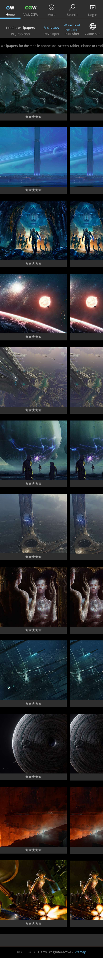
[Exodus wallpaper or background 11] (33, 230)
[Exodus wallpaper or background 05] (33, 670)
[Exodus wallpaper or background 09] (33, 377)
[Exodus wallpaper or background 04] (33, 743)
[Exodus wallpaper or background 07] (33, 524)
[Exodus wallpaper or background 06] (33, 597)
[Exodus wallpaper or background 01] (33, 83)
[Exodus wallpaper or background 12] (33, 157)
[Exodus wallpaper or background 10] (33, 304)
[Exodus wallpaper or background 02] (33, 890)
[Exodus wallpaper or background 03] (33, 817)
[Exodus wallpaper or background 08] (33, 450)
